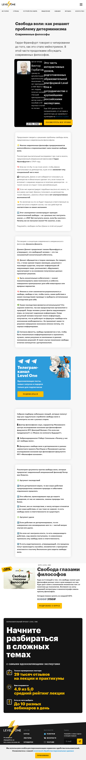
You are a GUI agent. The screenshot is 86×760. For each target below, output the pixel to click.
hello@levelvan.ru (12, 742)
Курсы (26, 734)
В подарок (28, 742)
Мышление (46, 11)
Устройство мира (30, 11)
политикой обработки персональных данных (53, 751)
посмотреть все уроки (58, 122)
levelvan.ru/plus (62, 116)
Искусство (79, 11)
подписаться (30, 394)
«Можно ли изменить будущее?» (46, 433)
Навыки (58, 11)
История (5, 11)
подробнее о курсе (49, 606)
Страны (16, 11)
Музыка (68, 11)
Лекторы (27, 738)
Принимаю (43, 755)
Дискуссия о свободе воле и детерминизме (38, 446)
